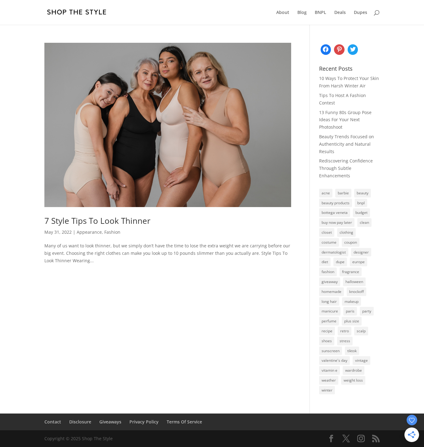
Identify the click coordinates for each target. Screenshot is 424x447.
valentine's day (334, 360)
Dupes (360, 12)
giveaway (330, 281)
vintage (361, 360)
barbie (343, 193)
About (282, 12)
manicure (330, 311)
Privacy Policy (144, 422)
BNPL (320, 12)
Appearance (89, 232)
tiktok (352, 350)
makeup (352, 301)
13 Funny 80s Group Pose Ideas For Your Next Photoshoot (345, 119)
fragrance (350, 271)
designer (361, 252)
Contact (52, 422)
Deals (340, 12)
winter (327, 390)
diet (325, 261)
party (366, 311)
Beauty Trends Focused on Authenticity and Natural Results (346, 144)
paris (350, 311)
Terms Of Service (184, 422)
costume (329, 242)
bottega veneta (335, 212)
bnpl (361, 203)
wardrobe (353, 370)
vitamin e (329, 370)
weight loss (353, 380)
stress (345, 340)
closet (327, 232)
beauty (362, 193)
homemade (331, 291)
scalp (361, 331)
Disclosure (80, 422)
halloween (354, 281)
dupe (340, 261)
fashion (328, 271)
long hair (329, 301)
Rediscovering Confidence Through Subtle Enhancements (346, 168)
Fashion (112, 232)
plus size (351, 321)
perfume (329, 321)
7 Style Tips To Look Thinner (97, 220)
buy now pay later (337, 222)
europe (358, 261)
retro (344, 331)
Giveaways (110, 422)
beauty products (336, 203)
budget (361, 212)
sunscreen (331, 350)
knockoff (356, 291)
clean (364, 222)
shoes (327, 340)
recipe (327, 331)
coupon (350, 242)
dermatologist (334, 252)
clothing (346, 232)
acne (326, 193)
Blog (302, 12)
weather (329, 380)
